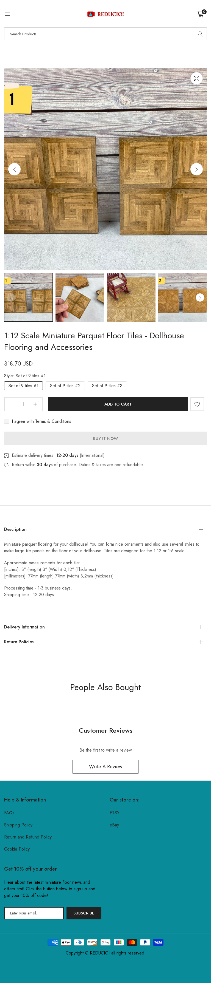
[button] (196, 169)
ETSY (115, 813)
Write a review (105, 766)
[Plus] (35, 404)
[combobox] (105, 33)
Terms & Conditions (53, 421)
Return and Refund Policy (28, 837)
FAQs (9, 813)
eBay (114, 825)
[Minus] (11, 404)
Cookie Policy (17, 849)
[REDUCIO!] (105, 13)
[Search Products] (200, 33)
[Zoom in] (196, 78)
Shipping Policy (18, 825)
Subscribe (84, 913)
